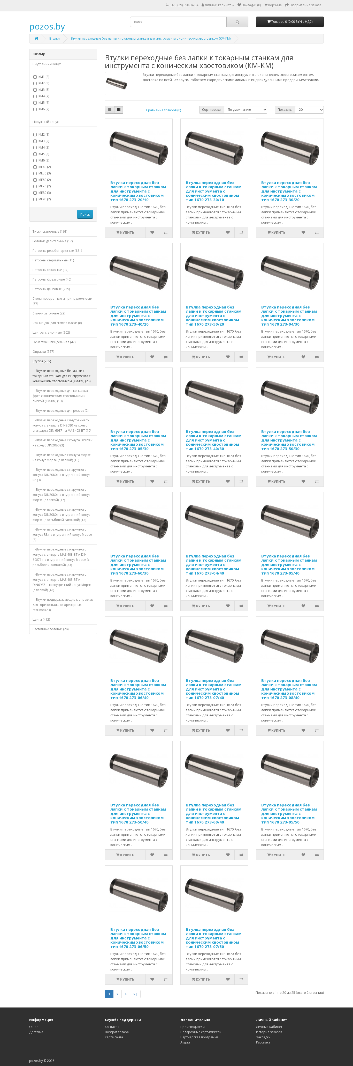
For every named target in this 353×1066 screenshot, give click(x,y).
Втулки (54, 38)
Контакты (112, 1027)
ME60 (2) (45, 180)
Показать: (285, 109)
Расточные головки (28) (50, 629)
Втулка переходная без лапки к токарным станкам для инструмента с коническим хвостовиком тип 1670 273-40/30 (213, 440)
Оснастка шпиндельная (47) (54, 342)
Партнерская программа (199, 1037)
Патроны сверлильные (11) (53, 260)
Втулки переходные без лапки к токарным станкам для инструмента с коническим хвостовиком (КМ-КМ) (151, 38)
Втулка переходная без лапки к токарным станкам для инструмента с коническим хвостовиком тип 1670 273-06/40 (138, 689)
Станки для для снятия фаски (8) (57, 323)
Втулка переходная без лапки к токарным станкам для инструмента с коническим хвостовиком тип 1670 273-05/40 (289, 564)
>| (135, 994)
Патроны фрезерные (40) (52, 279)
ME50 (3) (45, 173)
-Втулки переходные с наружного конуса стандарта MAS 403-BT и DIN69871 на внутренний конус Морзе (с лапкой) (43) (62, 582)
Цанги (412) (41, 619)
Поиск (85, 214)
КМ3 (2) (44, 141)
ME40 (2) (45, 167)
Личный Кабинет (269, 1027)
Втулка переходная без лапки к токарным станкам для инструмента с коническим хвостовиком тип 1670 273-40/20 (138, 315)
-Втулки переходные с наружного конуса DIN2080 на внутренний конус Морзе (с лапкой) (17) (61, 494)
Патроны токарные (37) (50, 270)
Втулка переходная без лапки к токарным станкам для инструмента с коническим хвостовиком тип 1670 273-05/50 (289, 813)
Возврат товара (117, 1032)
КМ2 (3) (44, 83)
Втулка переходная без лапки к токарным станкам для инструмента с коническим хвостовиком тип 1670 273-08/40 (289, 689)
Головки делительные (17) (53, 241)
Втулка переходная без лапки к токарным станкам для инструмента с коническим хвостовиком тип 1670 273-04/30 (289, 315)
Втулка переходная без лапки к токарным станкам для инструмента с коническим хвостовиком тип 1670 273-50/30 (289, 440)
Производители (192, 1027)
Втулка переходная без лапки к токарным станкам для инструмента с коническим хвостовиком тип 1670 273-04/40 (213, 564)
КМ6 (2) (44, 109)
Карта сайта (114, 1037)
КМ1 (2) (44, 77)
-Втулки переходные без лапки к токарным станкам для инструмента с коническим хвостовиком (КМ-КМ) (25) (61, 376)
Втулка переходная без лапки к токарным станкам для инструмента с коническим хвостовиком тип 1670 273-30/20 (289, 191)
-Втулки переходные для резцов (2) (60, 410)
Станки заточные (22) (49, 313)
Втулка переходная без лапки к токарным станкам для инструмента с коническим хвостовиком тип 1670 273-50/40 (138, 813)
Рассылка (263, 1042)
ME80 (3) (45, 192)
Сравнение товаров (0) (163, 110)
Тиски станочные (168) (50, 231)
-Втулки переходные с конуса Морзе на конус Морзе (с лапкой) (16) (62, 457)
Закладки (263, 1037)
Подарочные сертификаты (200, 1032)
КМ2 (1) (44, 134)
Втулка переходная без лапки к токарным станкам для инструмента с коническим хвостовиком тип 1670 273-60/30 (138, 564)
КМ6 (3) (44, 160)
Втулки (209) (42, 361)
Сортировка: (211, 109)
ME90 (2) (45, 199)
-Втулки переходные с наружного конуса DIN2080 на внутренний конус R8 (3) (61, 474)
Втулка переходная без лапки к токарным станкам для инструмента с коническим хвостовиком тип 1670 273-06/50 (138, 938)
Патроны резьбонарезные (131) (57, 250)
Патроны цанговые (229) (51, 289)
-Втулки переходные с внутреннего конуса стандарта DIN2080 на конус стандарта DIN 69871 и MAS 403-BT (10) (62, 425)
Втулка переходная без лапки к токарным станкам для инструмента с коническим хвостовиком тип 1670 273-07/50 (213, 938)
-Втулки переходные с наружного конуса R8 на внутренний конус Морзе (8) (62, 534)
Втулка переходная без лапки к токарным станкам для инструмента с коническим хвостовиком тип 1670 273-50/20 (213, 315)
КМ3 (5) (44, 89)
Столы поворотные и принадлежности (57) (62, 301)
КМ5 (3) (44, 154)
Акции (185, 1042)
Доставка (36, 1032)
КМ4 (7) (44, 96)
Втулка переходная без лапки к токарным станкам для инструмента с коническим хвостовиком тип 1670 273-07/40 (213, 689)
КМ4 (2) (44, 147)
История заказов (269, 1032)
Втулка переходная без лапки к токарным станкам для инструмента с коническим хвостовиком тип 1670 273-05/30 (138, 440)
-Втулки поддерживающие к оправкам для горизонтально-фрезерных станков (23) (63, 604)
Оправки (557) (43, 351)
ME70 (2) (45, 186)
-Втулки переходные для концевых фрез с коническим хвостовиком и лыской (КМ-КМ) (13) (60, 395)
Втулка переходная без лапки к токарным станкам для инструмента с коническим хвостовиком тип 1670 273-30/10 (213, 191)
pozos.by (47, 26)
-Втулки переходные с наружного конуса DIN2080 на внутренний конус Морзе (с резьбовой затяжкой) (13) (61, 514)
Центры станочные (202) (51, 332)
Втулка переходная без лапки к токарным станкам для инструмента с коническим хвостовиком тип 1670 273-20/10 (138, 191)
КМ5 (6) (44, 102)
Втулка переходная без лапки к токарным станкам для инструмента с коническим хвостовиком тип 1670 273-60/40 (213, 813)
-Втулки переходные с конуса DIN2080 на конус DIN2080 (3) (63, 442)
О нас (33, 1027)
